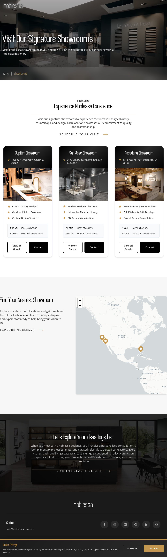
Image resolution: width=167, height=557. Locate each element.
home (6, 73)
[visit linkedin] (125, 524)
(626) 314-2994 (140, 228)
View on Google (17, 247)
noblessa (13, 5)
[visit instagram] (115, 524)
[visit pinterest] (136, 524)
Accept (154, 548)
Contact (38, 247)
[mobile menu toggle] (158, 5)
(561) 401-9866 (29, 228)
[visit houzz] (146, 524)
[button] (140, 348)
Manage (132, 548)
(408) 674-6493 (85, 228)
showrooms (20, 73)
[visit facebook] (104, 524)
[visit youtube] (156, 524)
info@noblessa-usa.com (20, 529)
